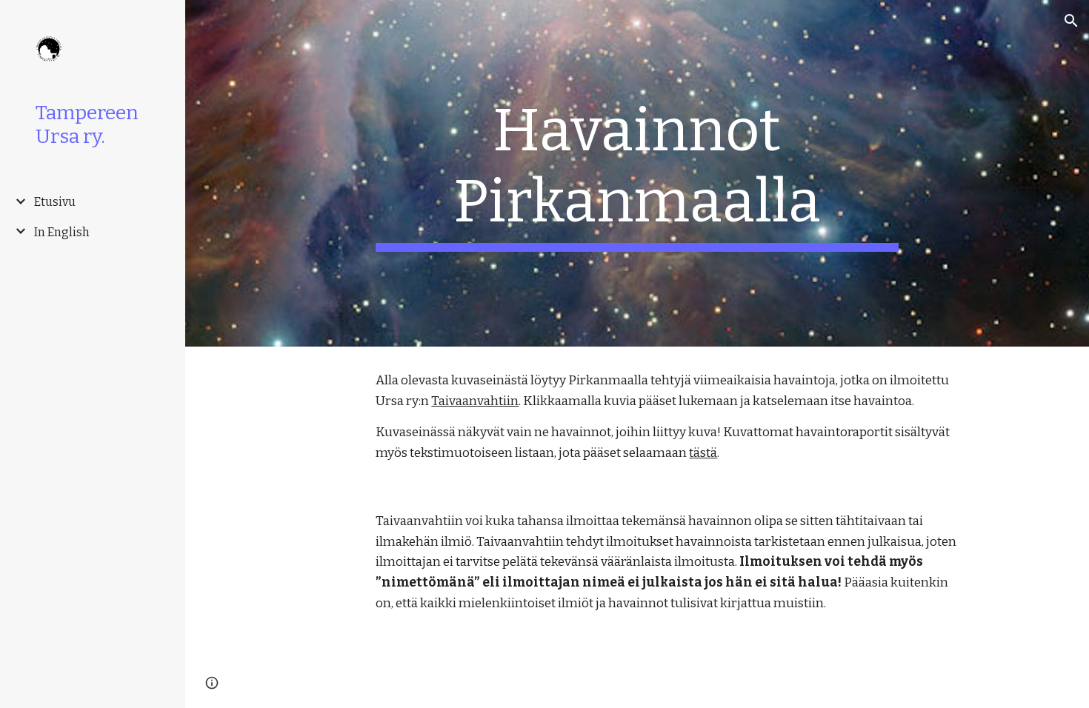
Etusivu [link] (55, 202)
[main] (637, 173)
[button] (1071, 21)
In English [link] (62, 232)
